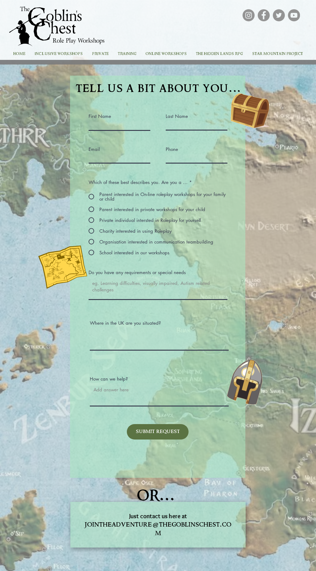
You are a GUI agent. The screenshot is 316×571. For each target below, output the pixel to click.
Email (94, 149)
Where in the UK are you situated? (125, 323)
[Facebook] (264, 15)
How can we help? (109, 379)
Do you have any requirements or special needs (137, 272)
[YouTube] (294, 15)
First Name (100, 116)
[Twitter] (279, 15)
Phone (172, 149)
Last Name (177, 116)
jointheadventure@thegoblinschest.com (158, 528)
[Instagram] (249, 15)
